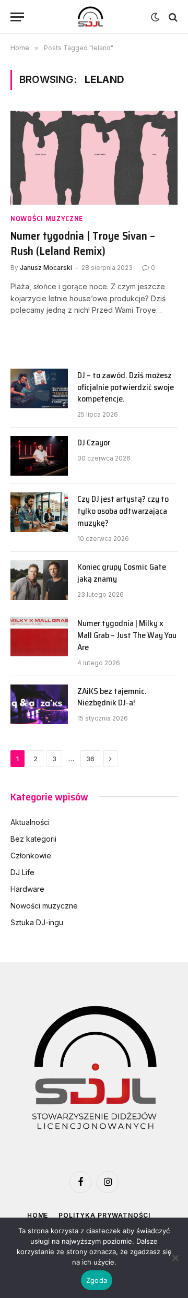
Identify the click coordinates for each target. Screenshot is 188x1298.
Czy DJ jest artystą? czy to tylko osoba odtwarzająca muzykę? (123, 510)
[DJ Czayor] (39, 456)
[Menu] (17, 17)
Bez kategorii (33, 838)
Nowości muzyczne (44, 905)
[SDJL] (90, 17)
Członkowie (30, 855)
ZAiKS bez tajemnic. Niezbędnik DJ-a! (112, 697)
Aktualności (30, 822)
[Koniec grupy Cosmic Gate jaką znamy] (39, 580)
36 (90, 758)
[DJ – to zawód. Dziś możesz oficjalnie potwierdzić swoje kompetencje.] (39, 388)
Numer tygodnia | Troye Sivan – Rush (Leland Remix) (82, 243)
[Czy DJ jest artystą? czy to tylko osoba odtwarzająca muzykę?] (39, 512)
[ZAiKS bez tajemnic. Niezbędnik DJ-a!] (39, 704)
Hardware (27, 888)
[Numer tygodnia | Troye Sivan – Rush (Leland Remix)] (94, 158)
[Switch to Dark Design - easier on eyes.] (155, 17)
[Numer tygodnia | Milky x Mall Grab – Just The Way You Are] (39, 636)
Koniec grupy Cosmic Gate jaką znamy (121, 572)
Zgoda (96, 1280)
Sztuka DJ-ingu (36, 922)
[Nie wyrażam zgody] (175, 1258)
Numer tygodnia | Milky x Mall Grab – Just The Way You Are (127, 635)
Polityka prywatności (104, 1215)
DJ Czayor (93, 442)
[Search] (172, 17)
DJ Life (22, 872)
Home (37, 1215)
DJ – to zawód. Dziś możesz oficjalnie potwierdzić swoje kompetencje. (125, 387)
